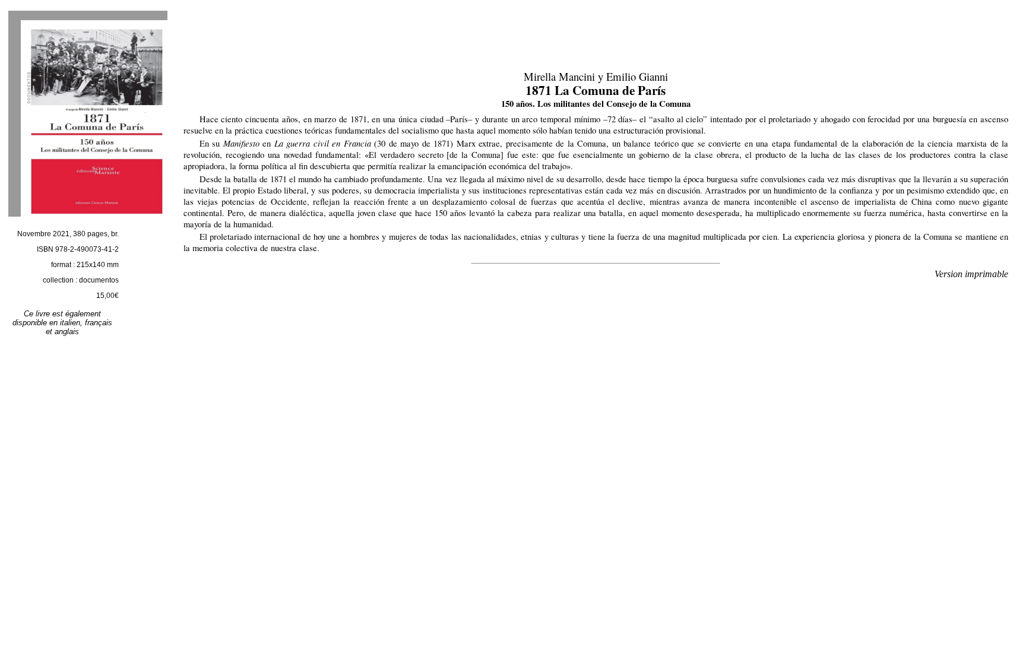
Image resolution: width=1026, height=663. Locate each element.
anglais (67, 331)
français (98, 322)
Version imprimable (971, 274)
